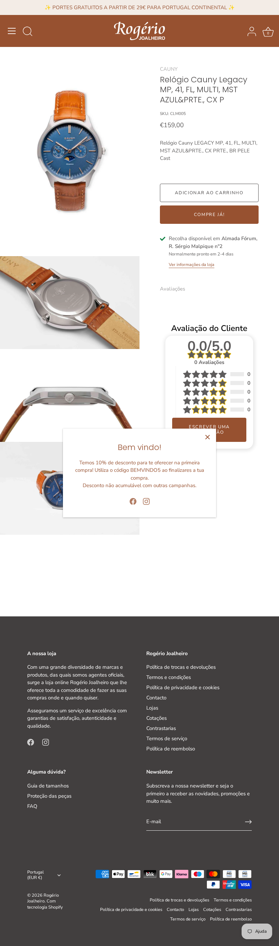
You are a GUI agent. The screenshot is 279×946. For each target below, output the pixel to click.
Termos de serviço (166, 738)
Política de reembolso (170, 748)
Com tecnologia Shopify (45, 904)
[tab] (176, 289)
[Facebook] (133, 500)
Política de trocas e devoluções (181, 667)
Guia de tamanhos (48, 785)
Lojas (152, 707)
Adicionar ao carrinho (209, 193)
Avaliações (172, 288)
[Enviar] (248, 821)
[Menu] (11, 30)
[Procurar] (27, 31)
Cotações (156, 718)
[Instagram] (146, 500)
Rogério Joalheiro (43, 898)
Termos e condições (168, 677)
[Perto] (207, 437)
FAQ (32, 806)
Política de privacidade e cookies (182, 687)
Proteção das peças (49, 796)
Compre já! (209, 215)
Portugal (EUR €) (35, 875)
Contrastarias (161, 728)
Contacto (156, 697)
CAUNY (169, 69)
